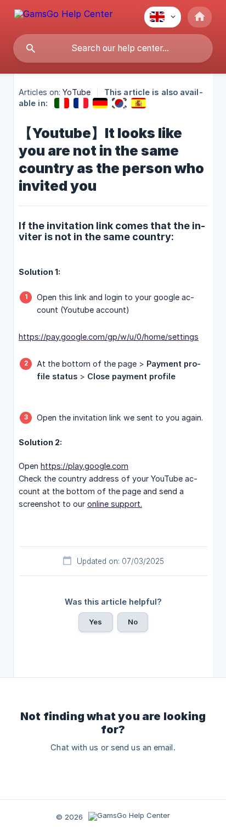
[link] (61, 103)
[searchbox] (113, 48)
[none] (63, 16)
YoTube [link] (77, 92)
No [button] (133, 621)
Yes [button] (95, 621)
